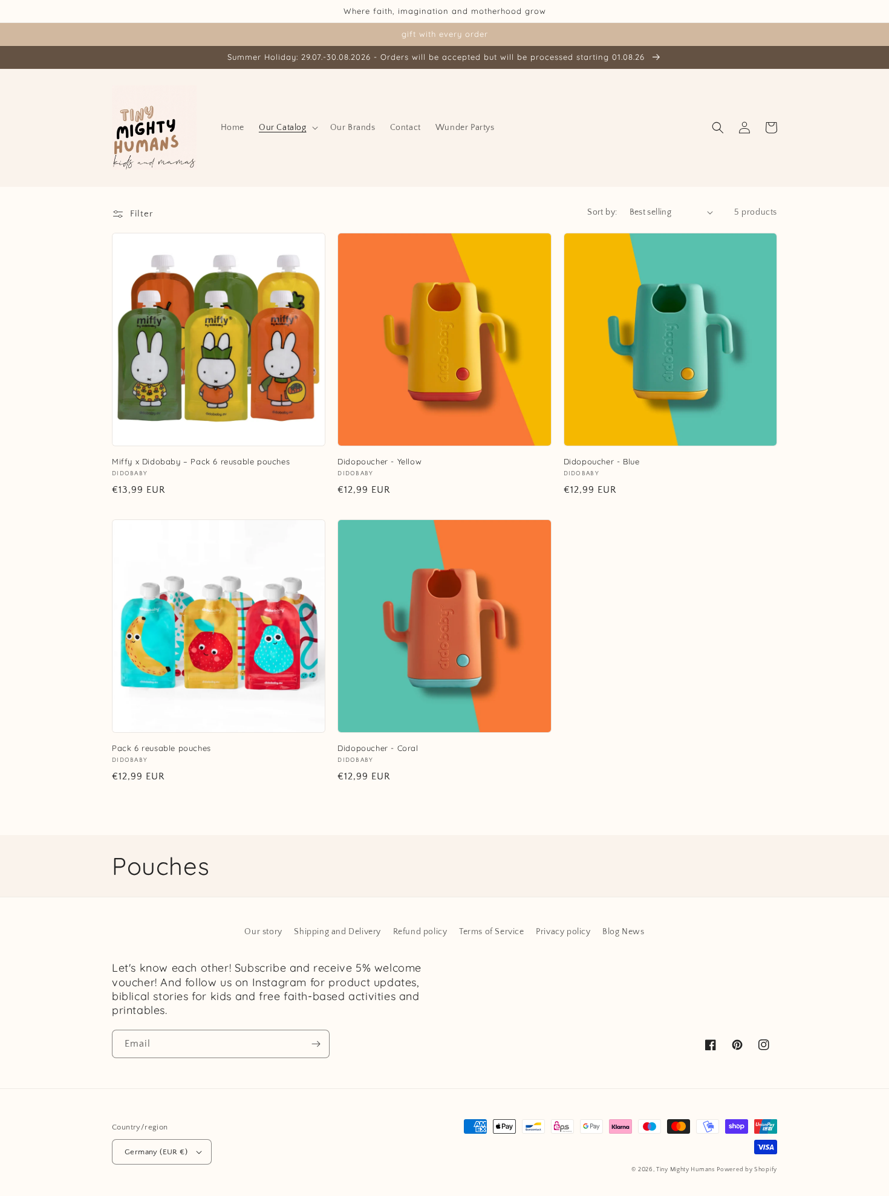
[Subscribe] (315, 1044)
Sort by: (602, 212)
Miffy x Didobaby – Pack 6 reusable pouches (201, 461)
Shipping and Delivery (337, 932)
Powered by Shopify (747, 1169)
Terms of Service (491, 932)
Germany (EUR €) (156, 1152)
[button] (287, 127)
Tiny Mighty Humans (685, 1169)
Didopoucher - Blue (602, 461)
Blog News (623, 932)
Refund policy (420, 932)
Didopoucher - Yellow (379, 461)
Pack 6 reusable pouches (161, 748)
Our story (263, 932)
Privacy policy (563, 932)
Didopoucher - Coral (377, 748)
